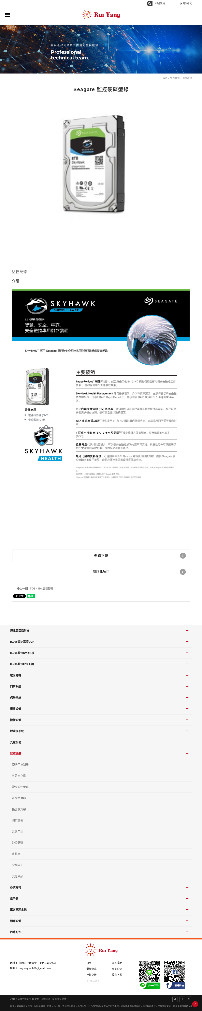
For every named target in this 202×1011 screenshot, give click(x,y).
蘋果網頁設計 (59, 999)
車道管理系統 (18, 909)
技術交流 (91, 974)
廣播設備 (15, 708)
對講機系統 (17, 731)
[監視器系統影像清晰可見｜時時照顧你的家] (101, 49)
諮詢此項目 (101, 572)
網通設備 (15, 920)
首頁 (165, 78)
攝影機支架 (19, 809)
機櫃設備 (15, 719)
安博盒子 (17, 865)
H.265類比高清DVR (22, 641)
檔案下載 (117, 974)
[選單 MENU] (7, 15)
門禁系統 (15, 686)
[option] (101, 177)
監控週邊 (15, 753)
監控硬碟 (17, 842)
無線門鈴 (17, 831)
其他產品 (17, 876)
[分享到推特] (175, 999)
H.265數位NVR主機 (22, 653)
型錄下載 (101, 555)
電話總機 (15, 675)
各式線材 (15, 887)
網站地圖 (95, 980)
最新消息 (91, 968)
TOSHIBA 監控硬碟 (36, 588)
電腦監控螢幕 (20, 786)
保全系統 (15, 697)
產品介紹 (117, 968)
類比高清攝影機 (19, 630)
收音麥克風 (19, 775)
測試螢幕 (17, 820)
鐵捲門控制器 (20, 764)
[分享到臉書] (182, 999)
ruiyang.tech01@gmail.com (35, 968)
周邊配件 (15, 932)
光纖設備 (15, 742)
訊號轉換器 (19, 798)
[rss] (189, 999)
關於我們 (117, 962)
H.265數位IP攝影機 (22, 664)
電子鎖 (14, 898)
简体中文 (187, 3)
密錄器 (16, 853)
